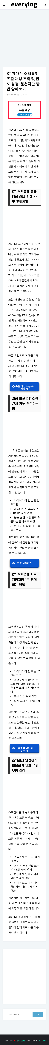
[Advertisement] (24, 38)
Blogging (21, 1040)
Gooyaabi (42, 1040)
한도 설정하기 (24, 563)
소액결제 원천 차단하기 (24, 749)
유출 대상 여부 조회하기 (24, 387)
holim (10, 94)
